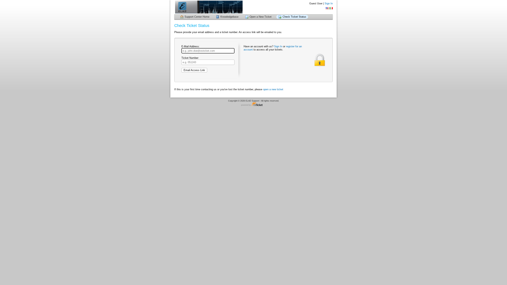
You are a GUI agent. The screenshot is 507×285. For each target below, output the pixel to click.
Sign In (329, 3)
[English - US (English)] (327, 8)
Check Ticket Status (294, 16)
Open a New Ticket (261, 16)
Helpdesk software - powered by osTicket (253, 104)
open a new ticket (273, 89)
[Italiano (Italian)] (331, 8)
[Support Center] (208, 7)
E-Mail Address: (190, 46)
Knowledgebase (229, 16)
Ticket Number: (190, 57)
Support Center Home (197, 16)
